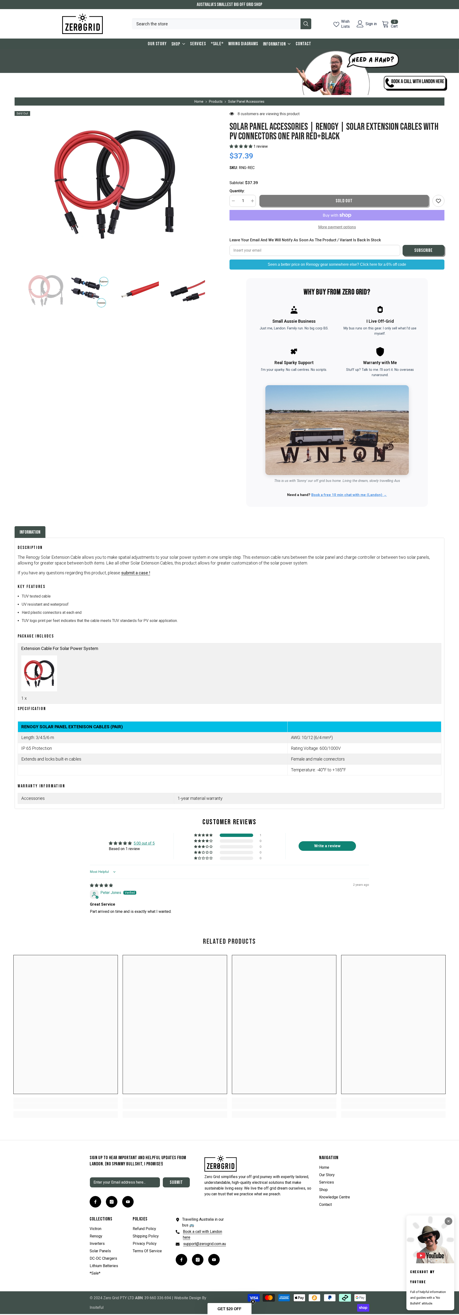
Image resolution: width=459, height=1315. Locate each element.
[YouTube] (128, 1202)
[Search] (221, 23)
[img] (101, 885)
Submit (176, 1182)
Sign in (371, 24)
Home (198, 101)
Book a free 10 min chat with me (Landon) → (349, 495)
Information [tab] (30, 532)
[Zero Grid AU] (229, 72)
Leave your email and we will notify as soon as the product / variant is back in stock (305, 240)
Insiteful (97, 1307)
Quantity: (237, 191)
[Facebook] (95, 1202)
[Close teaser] (253, 1301)
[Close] (448, 1221)
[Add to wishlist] (438, 201)
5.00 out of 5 (144, 843)
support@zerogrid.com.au (204, 1244)
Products (216, 101)
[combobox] (216, 23)
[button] (16, 290)
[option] (115, 183)
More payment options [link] (337, 227)
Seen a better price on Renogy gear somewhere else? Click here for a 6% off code (337, 264)
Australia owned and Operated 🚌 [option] (229, 4)
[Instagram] (111, 1202)
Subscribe (423, 250)
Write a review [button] (327, 846)
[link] (65, 1106)
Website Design (187, 1298)
